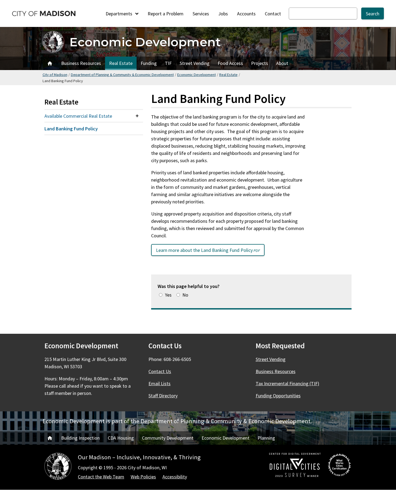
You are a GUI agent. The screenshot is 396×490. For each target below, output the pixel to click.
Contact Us (159, 371)
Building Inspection (80, 438)
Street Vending (195, 63)
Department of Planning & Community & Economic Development (122, 74)
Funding (149, 63)
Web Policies (143, 477)
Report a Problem (165, 14)
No (185, 295)
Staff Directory (163, 395)
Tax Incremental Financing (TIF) (287, 383)
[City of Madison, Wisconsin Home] (57, 467)
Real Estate (121, 63)
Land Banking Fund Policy (71, 129)
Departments (119, 14)
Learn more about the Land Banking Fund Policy (210, 251)
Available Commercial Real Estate (78, 116)
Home (50, 63)
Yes (168, 295)
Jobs (223, 14)
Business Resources (81, 63)
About (282, 63)
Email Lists (159, 383)
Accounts (246, 14)
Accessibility (174, 477)
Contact (273, 14)
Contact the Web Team (101, 477)
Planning (266, 438)
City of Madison (55, 74)
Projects (259, 63)
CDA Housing (121, 438)
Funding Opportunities (278, 395)
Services (201, 14)
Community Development (167, 438)
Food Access (230, 63)
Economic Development (145, 41)
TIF (168, 63)
